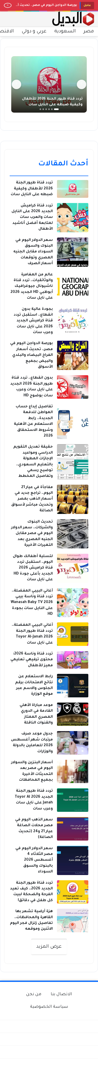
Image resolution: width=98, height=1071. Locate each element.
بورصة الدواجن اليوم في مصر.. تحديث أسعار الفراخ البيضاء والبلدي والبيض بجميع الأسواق (45, 4)
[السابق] (81, 84)
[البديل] (73, 18)
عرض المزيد (49, 947)
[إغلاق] (7, 5)
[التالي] (16, 84)
